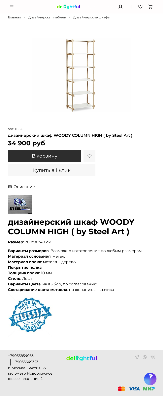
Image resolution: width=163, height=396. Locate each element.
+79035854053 (21, 356)
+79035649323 (25, 362)
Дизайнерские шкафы (91, 17)
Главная (14, 17)
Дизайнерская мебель (47, 17)
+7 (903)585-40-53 (99, 7)
